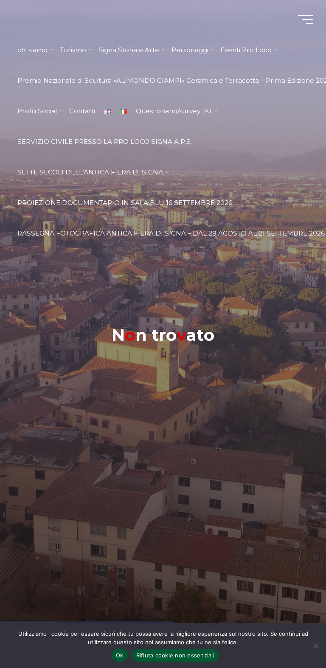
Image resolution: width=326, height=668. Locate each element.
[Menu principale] (305, 19)
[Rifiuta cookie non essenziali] (315, 645)
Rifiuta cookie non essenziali (175, 655)
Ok (120, 655)
